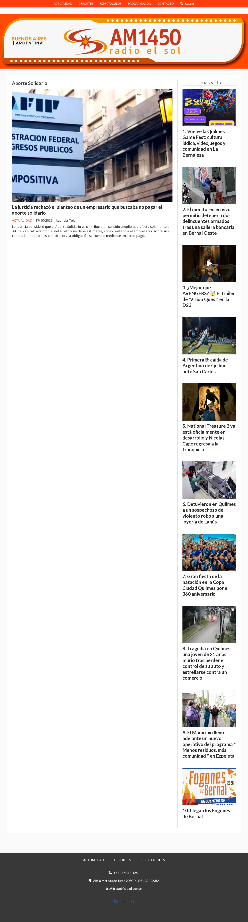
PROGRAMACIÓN (139, 4)
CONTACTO (166, 4)
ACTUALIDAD (63, 4)
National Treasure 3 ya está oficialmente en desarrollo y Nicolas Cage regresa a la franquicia (208, 437)
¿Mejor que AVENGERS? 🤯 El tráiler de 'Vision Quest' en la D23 (208, 296)
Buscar (189, 4)
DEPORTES (85, 4)
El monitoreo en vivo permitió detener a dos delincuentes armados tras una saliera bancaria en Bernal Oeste (208, 221)
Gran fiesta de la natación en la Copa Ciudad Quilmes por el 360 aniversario (205, 585)
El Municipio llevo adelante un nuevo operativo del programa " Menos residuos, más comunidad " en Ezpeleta (209, 744)
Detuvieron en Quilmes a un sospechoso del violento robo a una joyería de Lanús (209, 513)
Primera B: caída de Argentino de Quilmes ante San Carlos (205, 365)
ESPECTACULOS (110, 4)
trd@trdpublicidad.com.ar (124, 888)
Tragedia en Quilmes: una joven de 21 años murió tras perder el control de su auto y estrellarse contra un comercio (206, 663)
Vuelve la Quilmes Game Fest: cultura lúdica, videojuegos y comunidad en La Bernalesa (203, 143)
